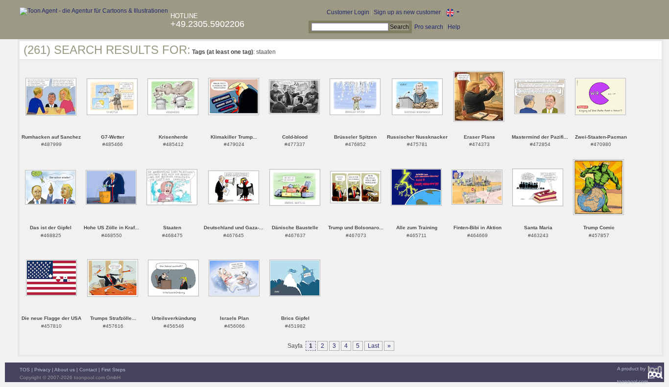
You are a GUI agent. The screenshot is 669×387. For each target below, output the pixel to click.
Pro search (428, 27)
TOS (25, 369)
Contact (88, 369)
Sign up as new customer (407, 12)
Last (373, 345)
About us (64, 369)
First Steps (113, 369)
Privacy (42, 369)
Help (454, 27)
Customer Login (348, 12)
